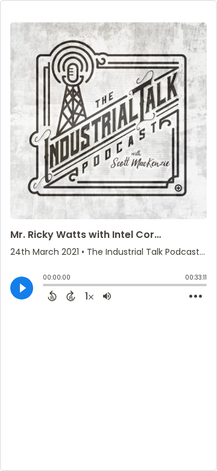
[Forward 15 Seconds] (70, 296)
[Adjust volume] (107, 296)
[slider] (46, 286)
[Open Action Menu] (195, 296)
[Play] (21, 288)
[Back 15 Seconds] (52, 296)
